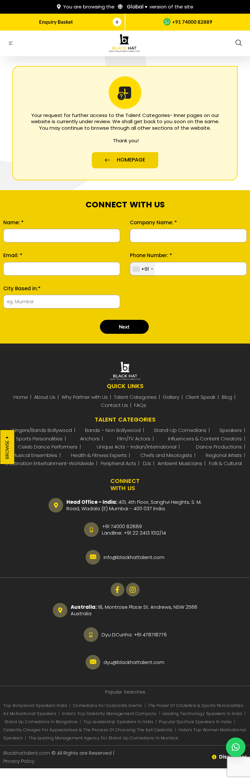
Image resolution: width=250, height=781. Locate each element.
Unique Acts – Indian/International (136, 446)
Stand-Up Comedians (180, 430)
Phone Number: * (151, 255)
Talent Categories (135, 397)
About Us (44, 397)
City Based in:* (22, 288)
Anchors (90, 438)
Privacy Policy (19, 761)
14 (164, 532)
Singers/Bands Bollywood (42, 430)
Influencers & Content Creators (205, 438)
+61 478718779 (150, 634)
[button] (238, 43)
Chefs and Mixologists (166, 455)
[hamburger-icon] (10, 44)
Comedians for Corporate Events (108, 705)
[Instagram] (133, 589)
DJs (147, 463)
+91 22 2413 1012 (142, 532)
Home (20, 397)
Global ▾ (136, 6)
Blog (227, 397)
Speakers (230, 430)
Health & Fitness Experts (99, 455)
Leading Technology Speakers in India (202, 713)
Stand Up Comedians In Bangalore (42, 721)
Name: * (13, 222)
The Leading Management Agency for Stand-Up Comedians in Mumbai (103, 738)
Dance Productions (219, 446)
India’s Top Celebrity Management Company (110, 713)
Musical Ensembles (34, 455)
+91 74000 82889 (192, 22)
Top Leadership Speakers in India (118, 721)
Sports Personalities (39, 438)
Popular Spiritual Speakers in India (195, 721)
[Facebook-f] (117, 589)
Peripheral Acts (118, 463)
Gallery (171, 397)
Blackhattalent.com (26, 752)
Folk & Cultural (225, 463)
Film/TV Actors (133, 438)
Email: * (12, 255)
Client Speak (200, 397)
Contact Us (114, 405)
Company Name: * (153, 222)
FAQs (140, 405)
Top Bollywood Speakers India (35, 705)
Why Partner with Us (85, 397)
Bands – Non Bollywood (113, 430)
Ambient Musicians (180, 463)
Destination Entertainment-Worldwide (49, 463)
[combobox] (142, 269)
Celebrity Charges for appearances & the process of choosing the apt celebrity (88, 730)
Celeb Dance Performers (47, 446)
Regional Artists (224, 455)
